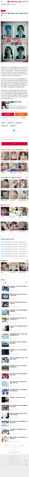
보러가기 (8, 114)
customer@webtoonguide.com (16, 463)
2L (10, 103)
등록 (14, 143)
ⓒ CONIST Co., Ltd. (14, 449)
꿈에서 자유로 (15, 102)
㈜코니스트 (14, 455)
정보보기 (21, 114)
